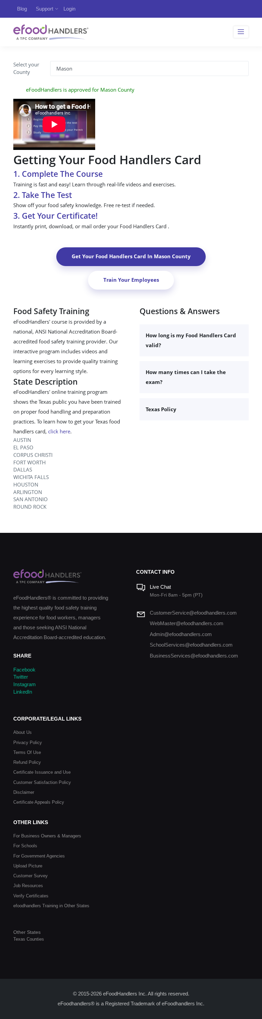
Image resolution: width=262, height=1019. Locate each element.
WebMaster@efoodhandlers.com (186, 623)
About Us (22, 732)
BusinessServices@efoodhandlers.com (194, 656)
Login (69, 9)
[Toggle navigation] (241, 32)
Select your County (26, 68)
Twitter (20, 677)
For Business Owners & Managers (47, 835)
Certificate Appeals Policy (38, 802)
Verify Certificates (30, 895)
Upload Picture (27, 865)
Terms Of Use (27, 752)
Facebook (24, 670)
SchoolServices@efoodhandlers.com (191, 645)
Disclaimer (23, 792)
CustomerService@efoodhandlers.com (193, 613)
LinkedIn (22, 692)
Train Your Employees (131, 280)
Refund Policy (27, 762)
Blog (22, 9)
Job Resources (28, 885)
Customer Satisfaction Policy (42, 782)
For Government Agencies (39, 856)
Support (44, 9)
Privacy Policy (27, 742)
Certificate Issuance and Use (42, 772)
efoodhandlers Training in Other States (51, 905)
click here (59, 431)
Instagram (24, 684)
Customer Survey (30, 875)
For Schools (25, 845)
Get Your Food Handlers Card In (131, 256)
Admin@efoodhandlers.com (181, 634)
